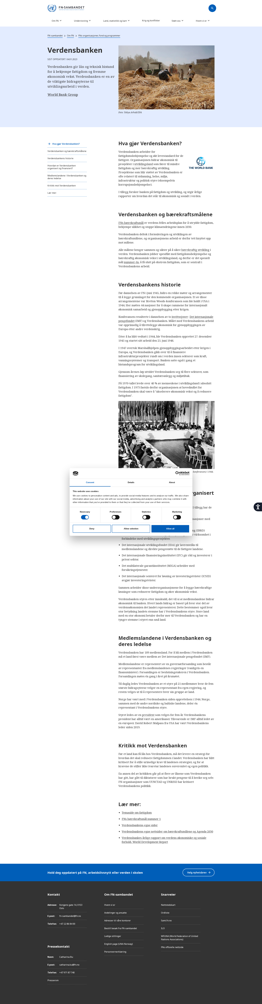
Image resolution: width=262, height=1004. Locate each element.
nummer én (131, 262)
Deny (91, 528)
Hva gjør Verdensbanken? (66, 143)
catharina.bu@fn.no (69, 964)
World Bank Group (62, 94)
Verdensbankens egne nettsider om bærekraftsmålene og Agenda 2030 (167, 831)
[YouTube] (212, 925)
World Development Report (150, 842)
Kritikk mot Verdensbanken (61, 185)
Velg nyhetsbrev (199, 872)
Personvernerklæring (115, 951)
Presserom (53, 980)
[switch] (116, 517)
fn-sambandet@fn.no (70, 916)
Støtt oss (176, 20)
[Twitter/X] (212, 917)
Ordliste (165, 912)
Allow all (170, 528)
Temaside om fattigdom (137, 812)
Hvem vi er (201, 20)
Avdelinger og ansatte (115, 912)
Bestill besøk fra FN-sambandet (120, 928)
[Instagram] (212, 902)
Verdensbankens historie (60, 158)
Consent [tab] (90, 482)
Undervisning (81, 20)
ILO (163, 928)
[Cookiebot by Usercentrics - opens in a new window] (177, 473)
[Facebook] (212, 894)
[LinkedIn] (212, 910)
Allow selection (131, 528)
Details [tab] (131, 482)
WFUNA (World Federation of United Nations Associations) (179, 938)
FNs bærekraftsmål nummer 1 (141, 819)
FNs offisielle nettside (172, 947)
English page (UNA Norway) (118, 943)
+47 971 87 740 (67, 972)
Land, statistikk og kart (115, 20)
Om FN (55, 20)
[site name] (65, 8)
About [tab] (172, 482)
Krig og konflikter (151, 20)
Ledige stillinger (112, 936)
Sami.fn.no (166, 920)
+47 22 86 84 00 (67, 923)
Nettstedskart (168, 904)
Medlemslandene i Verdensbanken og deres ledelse (66, 177)
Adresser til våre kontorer (117, 920)
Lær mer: (51, 192)
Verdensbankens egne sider (140, 825)
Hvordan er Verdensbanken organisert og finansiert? (61, 167)
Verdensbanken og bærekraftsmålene (66, 151)
